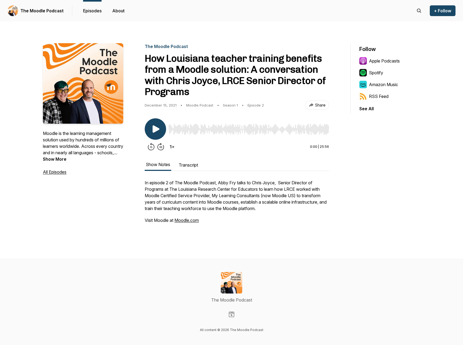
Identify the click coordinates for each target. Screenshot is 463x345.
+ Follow (442, 10)
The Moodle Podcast (42, 10)
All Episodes (54, 172)
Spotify (376, 72)
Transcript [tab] (188, 165)
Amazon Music (383, 84)
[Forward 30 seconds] (161, 147)
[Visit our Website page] (231, 314)
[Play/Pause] (155, 129)
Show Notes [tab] (158, 164)
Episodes (92, 10)
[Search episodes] (419, 11)
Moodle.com (186, 220)
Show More (54, 159)
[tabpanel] (237, 204)
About (118, 10)
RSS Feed (379, 96)
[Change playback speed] (172, 147)
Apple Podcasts (384, 61)
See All (366, 108)
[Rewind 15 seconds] (151, 147)
